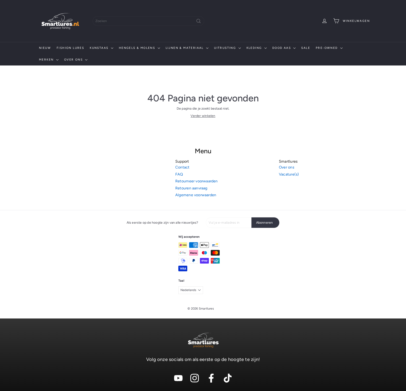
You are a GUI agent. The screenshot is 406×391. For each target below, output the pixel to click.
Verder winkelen (203, 116)
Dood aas (282, 48)
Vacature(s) (289, 174)
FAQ (179, 174)
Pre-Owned (327, 48)
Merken (47, 59)
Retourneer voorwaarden (196, 181)
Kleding (254, 48)
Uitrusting (225, 48)
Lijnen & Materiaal (185, 48)
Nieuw (45, 48)
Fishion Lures (70, 48)
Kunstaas (100, 48)
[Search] (198, 21)
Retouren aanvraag (191, 188)
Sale (305, 48)
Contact (182, 167)
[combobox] (148, 21)
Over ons (74, 59)
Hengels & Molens (137, 48)
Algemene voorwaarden (195, 195)
